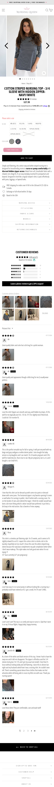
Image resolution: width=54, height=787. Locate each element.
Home (23, 83)
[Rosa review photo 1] (8, 564)
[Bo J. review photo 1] (8, 634)
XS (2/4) (21, 123)
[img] (8, 335)
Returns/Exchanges (27, 229)
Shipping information (26, 224)
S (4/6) (30, 123)
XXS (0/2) (13, 123)
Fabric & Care (27, 214)
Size (4, 124)
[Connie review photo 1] (8, 427)
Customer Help (26, 772)
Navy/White (18, 141)
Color (5, 141)
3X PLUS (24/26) (29, 134)
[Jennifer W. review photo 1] (8, 685)
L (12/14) (13, 129)
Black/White (11, 141)
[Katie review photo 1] (8, 599)
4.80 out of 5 (33, 257)
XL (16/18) (23, 129)
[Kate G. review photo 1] (8, 717)
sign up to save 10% (26, 766)
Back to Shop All (29, 747)
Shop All (28, 83)
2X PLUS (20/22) (15, 134)
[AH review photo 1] (8, 355)
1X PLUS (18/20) (34, 129)
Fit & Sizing (27, 208)
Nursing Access (27, 203)
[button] (23, 99)
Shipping (21, 109)
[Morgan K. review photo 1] (8, 516)
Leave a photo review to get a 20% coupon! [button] (27, 283)
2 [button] (23, 730)
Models (27, 219)
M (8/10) (38, 123)
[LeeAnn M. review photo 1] (8, 470)
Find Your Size (13, 150)
